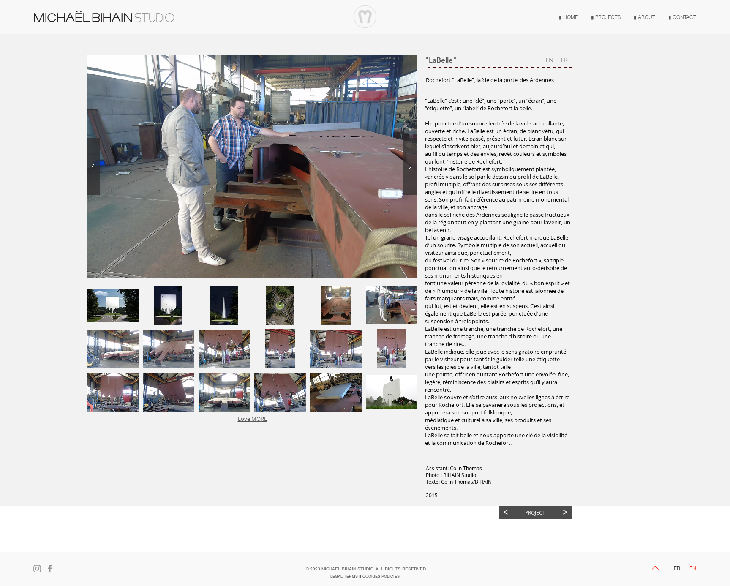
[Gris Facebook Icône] (50, 569)
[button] (113, 305)
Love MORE (252, 418)
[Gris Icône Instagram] (37, 569)
